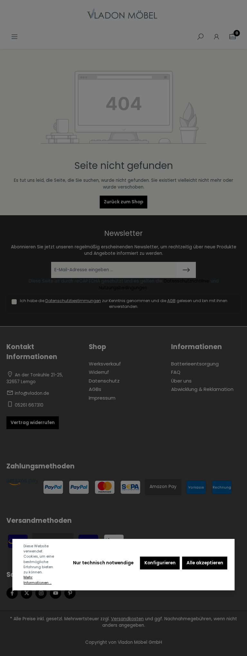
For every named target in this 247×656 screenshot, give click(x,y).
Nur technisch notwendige (103, 563)
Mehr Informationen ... (37, 580)
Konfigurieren (160, 563)
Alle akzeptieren (205, 563)
